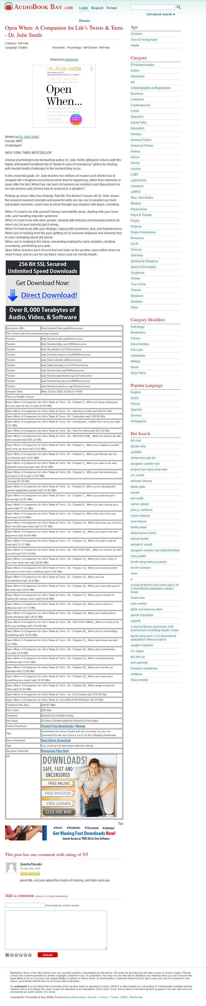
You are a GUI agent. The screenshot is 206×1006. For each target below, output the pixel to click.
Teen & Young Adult (144, 39)
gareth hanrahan (142, 615)
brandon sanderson (144, 668)
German (136, 415)
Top (120, 823)
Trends (114, 997)
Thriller (135, 278)
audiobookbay (77, 997)
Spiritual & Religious (145, 261)
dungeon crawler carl (145, 463)
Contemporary (140, 105)
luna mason (139, 521)
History (135, 151)
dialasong (71, 59)
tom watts (137, 498)
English (136, 392)
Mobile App (136, 997)
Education (137, 128)
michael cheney (141, 481)
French (135, 404)
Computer (137, 99)
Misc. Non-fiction (142, 197)
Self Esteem (90, 47)
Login (83, 7)
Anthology (137, 327)
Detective (137, 117)
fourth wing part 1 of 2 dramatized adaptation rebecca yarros (153, 637)
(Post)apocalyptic (142, 65)
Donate (84, 20)
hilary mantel (139, 680)
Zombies (136, 301)
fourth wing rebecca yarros (149, 562)
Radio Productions (143, 232)
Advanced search (159, 14)
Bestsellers (138, 332)
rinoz (134, 573)
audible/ (136, 452)
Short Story (138, 373)
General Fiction (141, 140)
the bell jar (138, 657)
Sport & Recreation (144, 267)
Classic (136, 338)
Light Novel (138, 180)
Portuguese (138, 421)
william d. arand (141, 544)
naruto (135, 492)
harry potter (138, 556)
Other (134, 307)
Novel (135, 367)
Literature (137, 186)
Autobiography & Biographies (151, 88)
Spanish (136, 409)
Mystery (136, 203)
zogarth (136, 621)
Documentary (140, 344)
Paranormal (139, 209)
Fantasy (136, 134)
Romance (137, 238)
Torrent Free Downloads (57, 725)
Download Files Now (55, 750)
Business (137, 93)
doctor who (138, 446)
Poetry (135, 221)
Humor (135, 163)
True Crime (138, 284)
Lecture (136, 169)
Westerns (137, 296)
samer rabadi (140, 504)
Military (135, 361)
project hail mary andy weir (149, 469)
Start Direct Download (56, 740)
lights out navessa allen (147, 609)
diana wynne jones (144, 533)
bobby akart (139, 527)
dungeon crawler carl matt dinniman (155, 550)
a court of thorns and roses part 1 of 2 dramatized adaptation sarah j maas (155, 588)
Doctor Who (139, 122)
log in (45, 896)
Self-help (23, 43)
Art (132, 82)
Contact (103, 997)
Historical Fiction (142, 145)
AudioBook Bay (44, 6)
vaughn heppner (142, 645)
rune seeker (139, 603)
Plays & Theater (141, 215)
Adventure (138, 76)
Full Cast (137, 350)
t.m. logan (137, 651)
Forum (112, 7)
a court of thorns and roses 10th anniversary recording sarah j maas (155, 628)
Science (136, 249)
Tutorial (136, 290)
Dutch (135, 398)
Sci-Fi (134, 244)
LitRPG (135, 192)
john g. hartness (141, 510)
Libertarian (138, 355)
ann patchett (139, 662)
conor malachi (140, 515)
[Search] (178, 8)
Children (136, 34)
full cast (136, 440)
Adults (135, 45)
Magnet (80, 725)
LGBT (134, 174)
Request (97, 7)
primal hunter (140, 539)
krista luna (138, 598)
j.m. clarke (137, 475)
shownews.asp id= (143, 458)
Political (136, 226)
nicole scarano (141, 567)
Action (135, 70)
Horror (135, 157)
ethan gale (138, 487)
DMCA (124, 997)
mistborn (136, 674)
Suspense (137, 273)
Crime (135, 111)
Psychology (74, 47)
